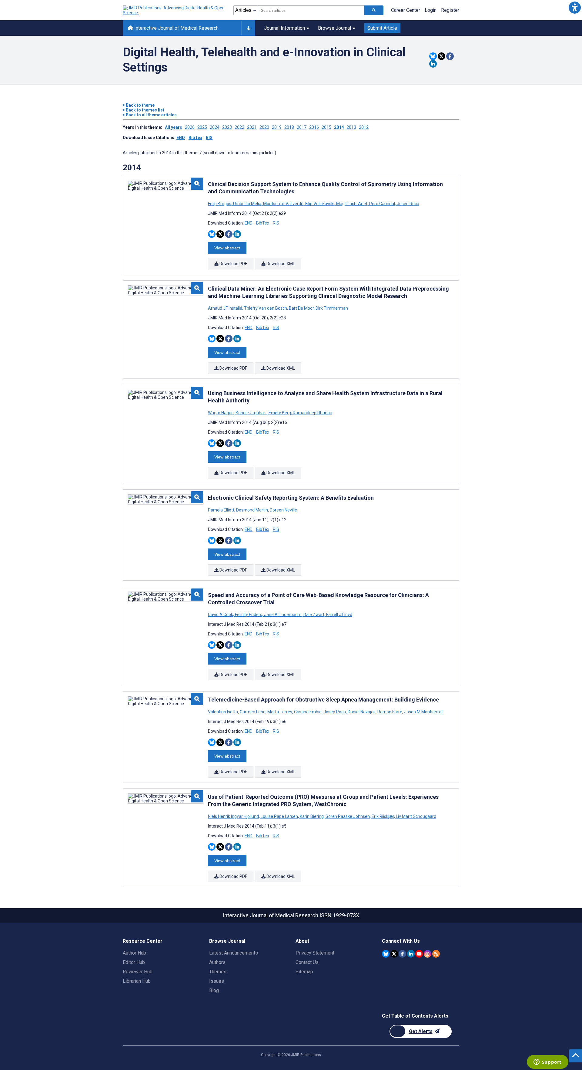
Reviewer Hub (137, 972)
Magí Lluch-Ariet (351, 203)
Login (430, 10)
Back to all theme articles (151, 114)
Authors (217, 962)
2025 (202, 127)
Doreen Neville (283, 510)
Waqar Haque (221, 412)
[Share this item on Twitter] (441, 56)
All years (173, 127)
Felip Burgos (220, 203)
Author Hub (134, 953)
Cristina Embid (308, 711)
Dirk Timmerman (331, 308)
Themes (217, 972)
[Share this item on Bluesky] (433, 56)
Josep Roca (407, 203)
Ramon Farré (389, 711)
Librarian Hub (137, 981)
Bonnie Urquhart (251, 412)
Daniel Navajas (361, 711)
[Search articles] (373, 10)
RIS (209, 137)
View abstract (227, 247)
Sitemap (304, 972)
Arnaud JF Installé (225, 308)
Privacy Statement (315, 953)
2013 (351, 127)
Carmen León (252, 711)
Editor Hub (134, 962)
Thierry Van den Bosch (265, 308)
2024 (214, 127)
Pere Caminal (382, 203)
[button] (574, 7)
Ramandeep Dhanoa (312, 412)
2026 (190, 127)
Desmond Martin (252, 510)
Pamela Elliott (221, 510)
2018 (289, 127)
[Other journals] (248, 28)
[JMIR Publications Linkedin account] (411, 954)
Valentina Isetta (223, 711)
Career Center (405, 10)
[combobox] (311, 10)
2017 (301, 127)
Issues (216, 981)
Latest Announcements (233, 953)
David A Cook (221, 614)
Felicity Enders (248, 614)
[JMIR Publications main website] (174, 10)
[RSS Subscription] (436, 954)
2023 (227, 127)
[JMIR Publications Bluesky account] (386, 954)
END (180, 137)
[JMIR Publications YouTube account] (419, 954)
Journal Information (284, 28)
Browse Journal (334, 28)
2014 (339, 127)
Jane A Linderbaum (283, 614)
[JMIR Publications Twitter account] (394, 954)
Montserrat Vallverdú (283, 203)
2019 (277, 127)
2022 (239, 127)
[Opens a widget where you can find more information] (547, 1062)
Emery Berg (280, 412)
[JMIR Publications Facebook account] (402, 954)
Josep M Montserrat (423, 711)
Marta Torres (279, 711)
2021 (252, 127)
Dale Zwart (314, 614)
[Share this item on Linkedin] (433, 64)
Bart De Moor (301, 308)
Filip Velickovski (319, 203)
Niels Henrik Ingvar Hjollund (234, 816)
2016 (314, 127)
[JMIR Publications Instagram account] (427, 954)
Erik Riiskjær (383, 816)
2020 (264, 127)
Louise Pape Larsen (279, 816)
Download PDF (233, 263)
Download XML (280, 263)
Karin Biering (312, 816)
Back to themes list (144, 110)
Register (450, 10)
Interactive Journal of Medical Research (176, 28)
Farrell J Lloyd (338, 614)
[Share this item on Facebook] (450, 56)
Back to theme (140, 105)
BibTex (195, 137)
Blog (214, 990)
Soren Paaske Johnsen (348, 816)
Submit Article (382, 28)
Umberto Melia (247, 203)
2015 (326, 127)
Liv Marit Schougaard (415, 816)
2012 (364, 127)
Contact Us (307, 962)
